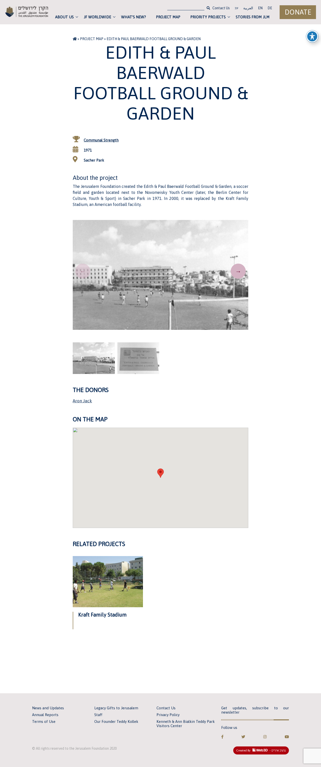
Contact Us (221, 8)
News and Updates (48, 708)
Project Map (168, 17)
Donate (298, 12)
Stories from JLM (253, 17)
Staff (98, 715)
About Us (64, 17)
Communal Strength (101, 140)
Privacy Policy (168, 715)
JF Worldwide (97, 17)
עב (236, 8)
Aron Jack (82, 400)
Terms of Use (43, 721)
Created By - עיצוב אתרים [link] (261, 750)
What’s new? (133, 17)
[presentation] (82, 271)
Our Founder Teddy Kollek (116, 721)
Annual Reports (45, 715)
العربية (248, 8)
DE (270, 8)
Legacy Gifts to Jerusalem (116, 708)
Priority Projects (208, 17)
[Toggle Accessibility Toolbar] (312, 36)
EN (260, 8)
